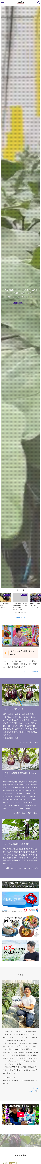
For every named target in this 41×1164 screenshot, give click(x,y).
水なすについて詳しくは (27, 742)
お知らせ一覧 (20, 617)
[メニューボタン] (2, 2)
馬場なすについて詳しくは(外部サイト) (20, 868)
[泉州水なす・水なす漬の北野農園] (20, 2)
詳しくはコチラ (30, 671)
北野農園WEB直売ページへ (20, 303)
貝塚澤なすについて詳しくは (24, 813)
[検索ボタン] (38, 2)
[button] (15, 612)
